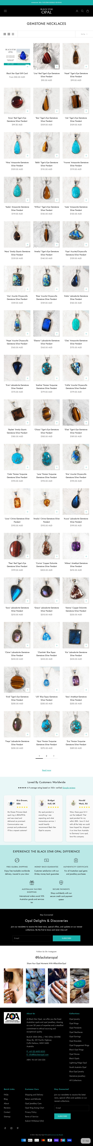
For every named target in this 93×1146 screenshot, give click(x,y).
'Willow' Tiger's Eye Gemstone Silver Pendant (46, 208)
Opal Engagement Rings (79, 1045)
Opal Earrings (75, 1036)
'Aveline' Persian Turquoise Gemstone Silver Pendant (46, 387)
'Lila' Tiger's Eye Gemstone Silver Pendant (76, 119)
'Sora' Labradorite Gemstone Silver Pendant (17, 609)
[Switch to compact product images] (13, 34)
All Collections (75, 1080)
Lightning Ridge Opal (78, 1062)
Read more (46, 770)
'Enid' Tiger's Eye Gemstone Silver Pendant (17, 698)
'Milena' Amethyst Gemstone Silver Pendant (76, 565)
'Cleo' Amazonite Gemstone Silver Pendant (75, 342)
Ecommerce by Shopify (56, 1135)
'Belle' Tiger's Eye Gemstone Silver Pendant (46, 164)
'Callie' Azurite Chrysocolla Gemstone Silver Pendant (76, 387)
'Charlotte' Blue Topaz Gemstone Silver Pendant (46, 654)
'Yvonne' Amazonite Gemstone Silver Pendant (75, 164)
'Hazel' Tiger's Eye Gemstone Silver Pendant (76, 75)
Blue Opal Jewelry (76, 1071)
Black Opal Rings (76, 1049)
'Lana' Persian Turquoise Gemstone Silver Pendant (46, 476)
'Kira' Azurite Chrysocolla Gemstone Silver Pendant (75, 476)
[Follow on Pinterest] (17, 1128)
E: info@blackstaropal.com (37, 1054)
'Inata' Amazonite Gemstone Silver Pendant (75, 208)
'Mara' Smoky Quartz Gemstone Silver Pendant (17, 253)
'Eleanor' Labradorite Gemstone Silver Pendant (46, 342)
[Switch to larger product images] (5, 34)
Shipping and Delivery (34, 1094)
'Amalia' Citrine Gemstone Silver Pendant (46, 520)
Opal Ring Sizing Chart (34, 1107)
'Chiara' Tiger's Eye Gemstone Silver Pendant (46, 431)
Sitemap (7, 1116)
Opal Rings (73, 1023)
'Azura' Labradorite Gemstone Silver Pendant (76, 520)
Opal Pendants (75, 1027)
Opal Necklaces (75, 1032)
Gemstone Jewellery (77, 1076)
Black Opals (74, 1058)
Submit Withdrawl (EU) (34, 1121)
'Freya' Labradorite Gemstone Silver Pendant (17, 743)
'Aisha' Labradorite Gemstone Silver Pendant (76, 298)
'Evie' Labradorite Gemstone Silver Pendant (17, 387)
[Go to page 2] (53, 756)
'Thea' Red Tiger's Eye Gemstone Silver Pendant (17, 565)
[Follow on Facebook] (5, 1128)
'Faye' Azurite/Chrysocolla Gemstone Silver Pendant (76, 253)
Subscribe (66, 938)
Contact (7, 1112)
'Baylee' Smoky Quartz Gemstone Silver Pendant (17, 431)
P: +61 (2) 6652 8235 (36, 1051)
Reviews (7, 1107)
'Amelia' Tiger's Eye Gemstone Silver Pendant (46, 253)
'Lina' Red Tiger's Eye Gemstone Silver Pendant (46, 75)
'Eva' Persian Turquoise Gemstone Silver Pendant (76, 743)
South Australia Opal (77, 1067)
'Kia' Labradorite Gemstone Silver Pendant (76, 654)
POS (46, 1135)
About (6, 1103)
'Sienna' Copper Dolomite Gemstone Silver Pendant (76, 609)
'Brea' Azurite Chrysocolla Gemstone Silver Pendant (46, 298)
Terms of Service (31, 1116)
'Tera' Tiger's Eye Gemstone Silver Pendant (46, 119)
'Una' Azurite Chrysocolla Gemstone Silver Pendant (17, 298)
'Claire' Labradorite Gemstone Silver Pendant (17, 654)
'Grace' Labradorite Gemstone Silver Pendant (46, 609)
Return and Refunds (33, 1099)
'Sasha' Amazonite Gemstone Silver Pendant (17, 208)
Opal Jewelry (74, 1019)
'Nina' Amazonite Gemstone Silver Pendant (17, 164)
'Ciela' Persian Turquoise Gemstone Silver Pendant (17, 476)
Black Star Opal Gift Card (17, 73)
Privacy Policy (30, 1112)
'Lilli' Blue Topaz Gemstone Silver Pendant (46, 698)
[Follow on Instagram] (11, 1128)
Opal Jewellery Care (33, 1103)
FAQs (6, 1094)
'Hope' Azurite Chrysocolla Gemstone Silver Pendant (17, 342)
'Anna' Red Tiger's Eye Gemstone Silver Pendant (17, 119)
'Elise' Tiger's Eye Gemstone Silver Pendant (75, 431)
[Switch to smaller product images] (9, 34)
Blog (6, 1099)
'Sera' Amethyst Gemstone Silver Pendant (76, 698)
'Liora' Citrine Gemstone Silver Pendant (17, 520)
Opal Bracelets (75, 1041)
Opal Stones (74, 1054)
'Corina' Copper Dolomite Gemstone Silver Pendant (46, 565)
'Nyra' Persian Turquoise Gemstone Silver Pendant (46, 743)
